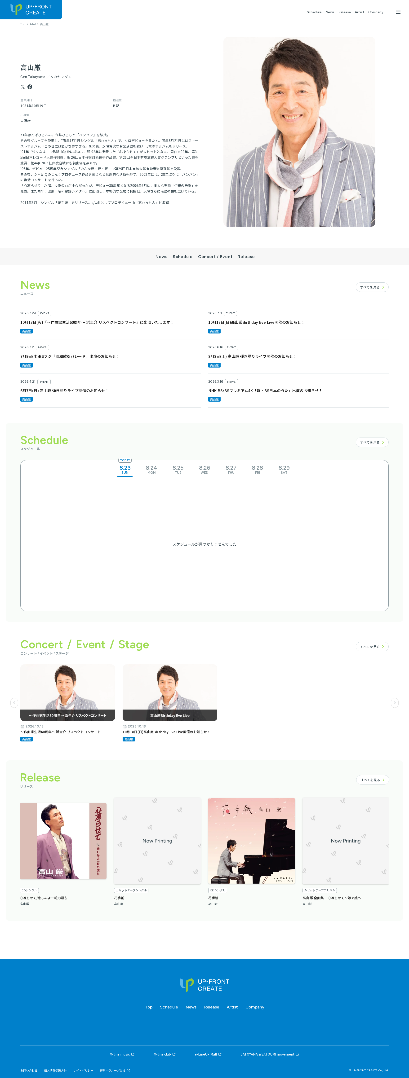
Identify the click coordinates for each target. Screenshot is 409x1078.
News (330, 12)
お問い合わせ (28, 1070)
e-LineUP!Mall (206, 1054)
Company (375, 12)
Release (344, 12)
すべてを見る (370, 287)
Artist (360, 12)
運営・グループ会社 (112, 1070)
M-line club (162, 1054)
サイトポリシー (83, 1070)
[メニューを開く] (398, 12)
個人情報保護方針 (55, 1070)
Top (148, 1007)
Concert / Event (215, 256)
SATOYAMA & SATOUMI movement (267, 1054)
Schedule (314, 12)
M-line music (120, 1054)
